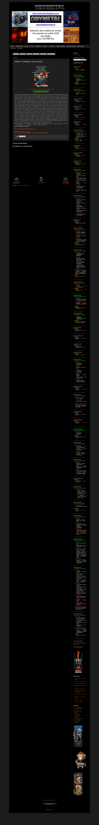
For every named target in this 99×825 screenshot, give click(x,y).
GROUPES (45, 46)
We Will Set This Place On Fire (80, 245)
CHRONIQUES (38, 46)
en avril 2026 (77, 252)
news (75, 717)
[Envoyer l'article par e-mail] (17, 136)
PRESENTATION (19, 46)
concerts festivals (77, 708)
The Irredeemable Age (80, 290)
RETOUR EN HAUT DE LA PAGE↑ (49, 800)
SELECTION (12, 48)
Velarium (83, 101)
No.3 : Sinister (82, 117)
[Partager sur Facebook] (23, 136)
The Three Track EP (79, 322)
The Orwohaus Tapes (80, 140)
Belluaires (82, 148)
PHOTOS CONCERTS (60, 46)
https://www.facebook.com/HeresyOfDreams (25, 128)
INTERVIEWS (51, 46)
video (75, 722)
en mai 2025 (77, 518)
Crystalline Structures (79, 70)
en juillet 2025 (78, 230)
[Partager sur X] (22, 136)
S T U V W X (43, 54)
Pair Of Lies (82, 354)
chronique (19, 137)
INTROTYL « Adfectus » (78, 702)
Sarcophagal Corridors (79, 347)
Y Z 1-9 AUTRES (51, 54)
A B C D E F (22, 54)
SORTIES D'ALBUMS (71, 46)
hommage (76, 714)
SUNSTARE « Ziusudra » (79, 688)
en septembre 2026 (79, 77)
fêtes (75, 712)
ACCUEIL (12, 46)
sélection (76, 721)
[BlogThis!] (21, 136)
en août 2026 (77, 185)
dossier (75, 710)
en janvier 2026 (78, 297)
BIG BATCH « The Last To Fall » (80, 681)
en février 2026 (78, 528)
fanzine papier (77, 711)
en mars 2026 (78, 234)
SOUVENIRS (19, 48)
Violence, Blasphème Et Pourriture (80, 223)
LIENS (32, 46)
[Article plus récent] (16, 183)
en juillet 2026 (78, 373)
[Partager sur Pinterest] (24, 136)
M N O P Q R (36, 54)
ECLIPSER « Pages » (78, 700)
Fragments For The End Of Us (80, 308)
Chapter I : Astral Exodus (80, 156)
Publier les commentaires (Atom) (24, 185)
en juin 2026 (77, 284)
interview (76, 715)
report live (76, 719)
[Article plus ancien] (65, 183)
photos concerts (77, 718)
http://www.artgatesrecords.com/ (22, 131)
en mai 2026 (77, 92)
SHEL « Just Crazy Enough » (79, 683)
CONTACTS (26, 46)
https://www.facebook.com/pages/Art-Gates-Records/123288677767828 (31, 132)
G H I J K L (29, 54)
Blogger (51, 809)
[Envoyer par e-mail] (19, 136)
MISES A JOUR (80, 46)
